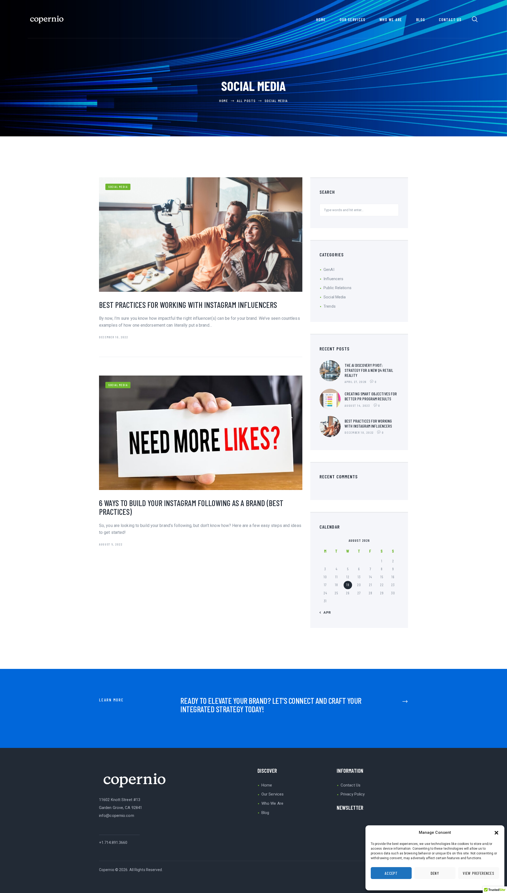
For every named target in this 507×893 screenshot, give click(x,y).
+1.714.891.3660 (113, 842)
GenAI (328, 269)
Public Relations (337, 287)
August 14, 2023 (357, 405)
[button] (496, 832)
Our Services (272, 794)
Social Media (118, 186)
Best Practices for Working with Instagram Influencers (188, 304)
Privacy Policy (353, 794)
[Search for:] (359, 209)
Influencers (333, 278)
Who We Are (272, 803)
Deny (435, 873)
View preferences (478, 873)
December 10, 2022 (113, 337)
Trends (329, 306)
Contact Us (350, 785)
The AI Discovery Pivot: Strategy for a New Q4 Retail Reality (369, 370)
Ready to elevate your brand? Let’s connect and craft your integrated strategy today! (271, 705)
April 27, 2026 (356, 381)
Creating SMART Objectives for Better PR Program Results (371, 396)
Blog (265, 812)
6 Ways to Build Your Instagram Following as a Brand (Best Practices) (191, 507)
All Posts (246, 100)
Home (223, 100)
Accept (391, 873)
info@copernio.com (116, 815)
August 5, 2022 (111, 544)
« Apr (326, 612)
